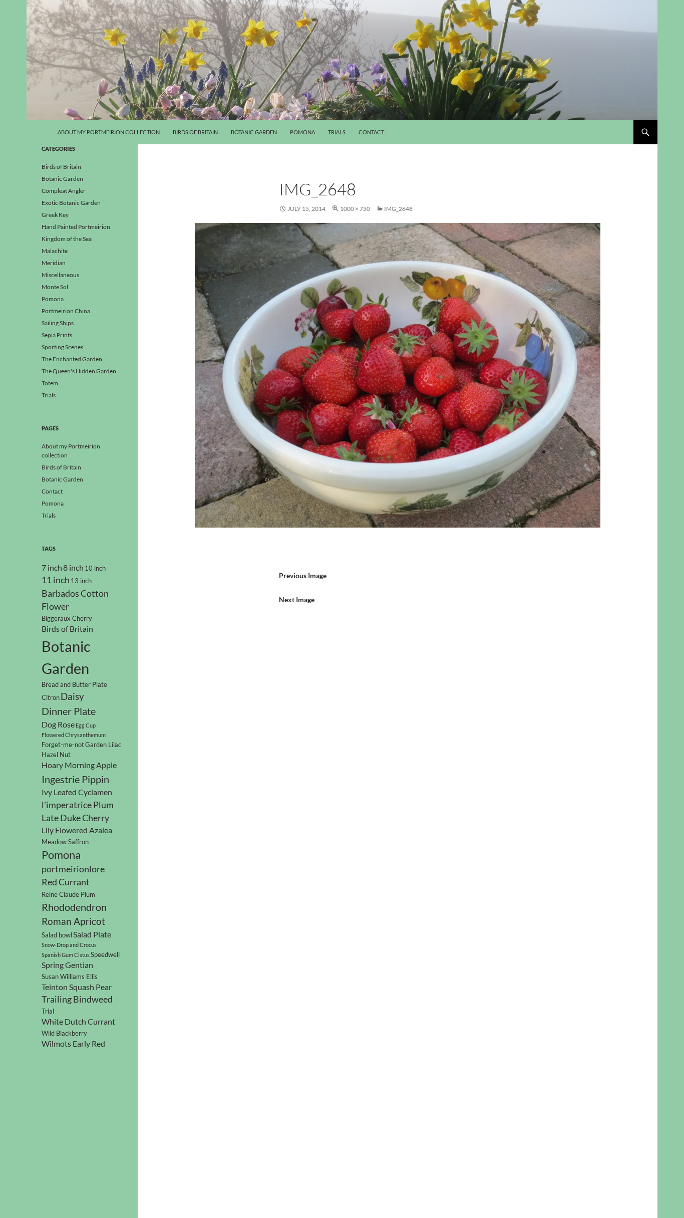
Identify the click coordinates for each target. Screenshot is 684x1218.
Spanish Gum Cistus (66, 954)
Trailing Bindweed (77, 999)
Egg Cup (86, 725)
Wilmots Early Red (73, 1043)
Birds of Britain (195, 132)
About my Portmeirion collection (109, 132)
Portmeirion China (66, 311)
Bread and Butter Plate (74, 684)
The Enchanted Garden (72, 359)
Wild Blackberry (64, 1033)
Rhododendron (74, 907)
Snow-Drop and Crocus (69, 944)
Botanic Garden (254, 132)
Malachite (55, 251)
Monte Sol (55, 287)
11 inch (56, 580)
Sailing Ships (58, 323)
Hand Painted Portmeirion (76, 226)
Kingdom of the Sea (67, 238)
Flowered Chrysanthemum (74, 735)
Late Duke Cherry (75, 818)
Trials (337, 132)
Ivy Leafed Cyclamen (77, 792)
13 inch (81, 581)
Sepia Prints (57, 335)
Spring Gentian (67, 964)
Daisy (72, 696)
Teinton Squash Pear (77, 987)
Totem (50, 383)
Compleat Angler (64, 190)
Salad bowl (57, 935)
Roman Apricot (73, 921)
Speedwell (105, 954)
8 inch (73, 567)
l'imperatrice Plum (78, 805)
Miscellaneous (60, 275)
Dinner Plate (69, 711)
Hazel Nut (56, 755)
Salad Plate (92, 934)
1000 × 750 (355, 208)
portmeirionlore (73, 869)
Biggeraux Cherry (67, 618)
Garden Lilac (103, 745)
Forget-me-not (63, 745)
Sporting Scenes (62, 347)
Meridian (54, 263)
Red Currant (66, 882)
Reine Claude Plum (68, 894)
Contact (371, 132)
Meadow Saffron (65, 842)
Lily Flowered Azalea (77, 830)
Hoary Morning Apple (79, 765)
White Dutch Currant (78, 1021)
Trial (48, 1011)
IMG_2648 (398, 208)
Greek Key (55, 214)
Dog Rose (58, 724)
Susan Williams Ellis (70, 976)
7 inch (52, 567)
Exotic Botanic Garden (71, 202)
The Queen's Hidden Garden (79, 371)
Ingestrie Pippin (75, 779)
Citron (51, 697)
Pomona (302, 132)
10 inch (95, 568)
